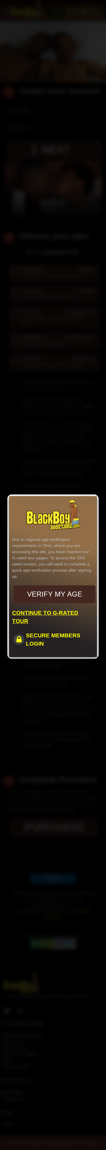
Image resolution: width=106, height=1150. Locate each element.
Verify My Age (54, 594)
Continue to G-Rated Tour (45, 617)
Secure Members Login (53, 639)
